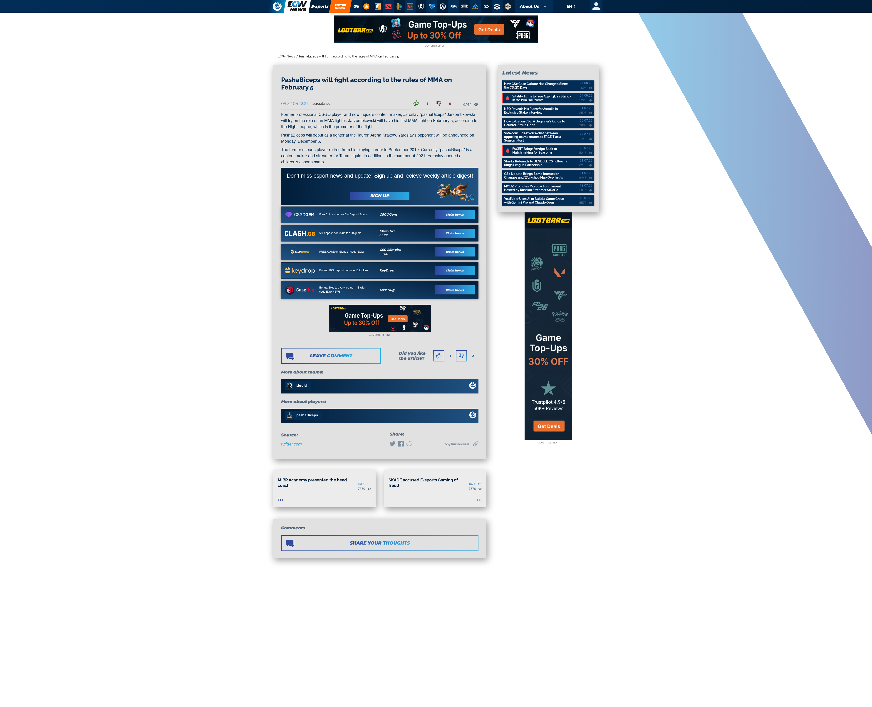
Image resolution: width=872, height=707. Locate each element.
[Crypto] (366, 6)
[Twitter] (393, 444)
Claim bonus (455, 214)
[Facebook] (401, 444)
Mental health (341, 6)
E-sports (320, 6)
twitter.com (291, 444)
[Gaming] (356, 6)
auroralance (321, 103)
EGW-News (286, 56)
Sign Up (379, 195)
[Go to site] (300, 214)
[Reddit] (409, 444)
